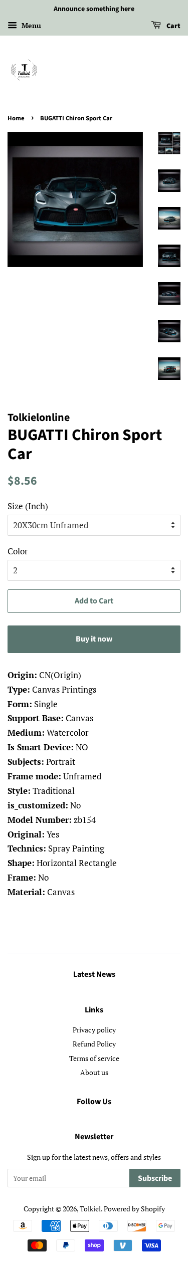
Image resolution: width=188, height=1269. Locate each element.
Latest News (94, 974)
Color (18, 551)
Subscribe (155, 1178)
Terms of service (94, 1058)
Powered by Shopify (134, 1208)
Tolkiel (90, 1208)
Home (16, 118)
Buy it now (94, 639)
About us (94, 1072)
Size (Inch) (28, 506)
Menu (30, 25)
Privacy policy (94, 1029)
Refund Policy (94, 1043)
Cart (172, 26)
